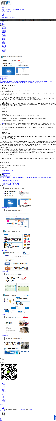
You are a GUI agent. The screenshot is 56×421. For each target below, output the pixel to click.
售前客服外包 (4, 31)
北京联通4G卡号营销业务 (3, 78)
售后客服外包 (4, 30)
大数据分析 (3, 47)
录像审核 (8, 11)
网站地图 (1, 410)
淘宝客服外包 (4, 27)
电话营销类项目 (2, 79)
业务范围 (8, 17)
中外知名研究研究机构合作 (4, 76)
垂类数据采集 (34, 82)
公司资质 (5, 17)
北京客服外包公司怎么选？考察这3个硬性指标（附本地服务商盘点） (11, 184)
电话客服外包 (3, 9)
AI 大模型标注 (4, 49)
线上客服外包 (13, 81)
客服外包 (3, 123)
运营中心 (11, 17)
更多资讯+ (4, 174)
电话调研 (3, 43)
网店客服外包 (17, 81)
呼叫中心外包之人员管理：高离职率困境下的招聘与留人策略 (10, 182)
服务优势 (3, 13)
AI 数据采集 (3, 51)
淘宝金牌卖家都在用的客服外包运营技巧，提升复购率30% (10, 180)
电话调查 (3, 42)
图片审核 (3, 11)
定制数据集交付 (38, 82)
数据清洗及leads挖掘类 (3, 77)
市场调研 (1, 23)
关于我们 (1, 404)
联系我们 (13, 17)
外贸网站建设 (30, 409)
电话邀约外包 (11, 9)
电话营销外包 (19, 9)
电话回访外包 (7, 9)
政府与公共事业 (4, 45)
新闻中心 (3, 15)
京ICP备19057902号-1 (22, 409)
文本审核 (5, 11)
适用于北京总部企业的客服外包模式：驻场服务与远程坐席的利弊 (11, 183)
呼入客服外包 (15, 9)
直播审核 (11, 11)
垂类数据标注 (4, 50)
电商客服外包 (3, 7)
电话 (1, 418)
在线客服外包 (4, 28)
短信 (1, 419)
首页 (2, 6)
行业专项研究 (3, 82)
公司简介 (3, 17)
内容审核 (3, 10)
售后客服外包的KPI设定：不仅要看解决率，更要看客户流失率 (10, 181)
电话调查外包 (23, 9)
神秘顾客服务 (4, 46)
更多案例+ (4, 185)
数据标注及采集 (2, 24)
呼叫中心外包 (3, 32)
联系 (1, 420)
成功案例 (3, 14)
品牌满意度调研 (9, 82)
